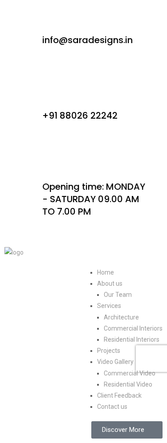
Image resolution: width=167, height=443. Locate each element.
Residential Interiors (131, 339)
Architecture (121, 317)
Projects (108, 350)
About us (109, 283)
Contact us (112, 406)
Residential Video (128, 384)
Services (109, 305)
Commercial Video (129, 373)
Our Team (118, 294)
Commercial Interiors (133, 328)
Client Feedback (119, 395)
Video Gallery (115, 361)
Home (105, 272)
